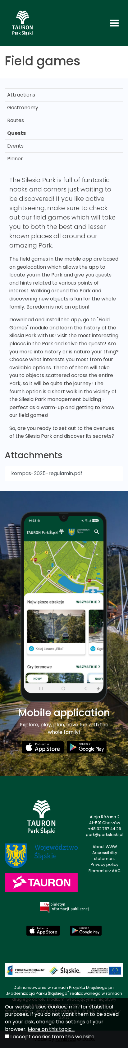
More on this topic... (51, 1029)
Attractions (21, 94)
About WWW (105, 846)
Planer (15, 158)
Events (15, 145)
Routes (15, 120)
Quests (16, 133)
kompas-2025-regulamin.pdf (46, 473)
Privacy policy (104, 864)
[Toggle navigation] (114, 23)
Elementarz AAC (105, 870)
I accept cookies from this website (52, 1036)
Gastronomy (22, 107)
